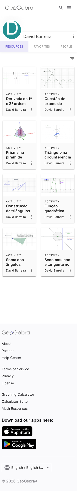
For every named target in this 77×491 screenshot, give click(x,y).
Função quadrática (54, 208)
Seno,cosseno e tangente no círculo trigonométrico (58, 266)
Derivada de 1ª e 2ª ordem (19, 101)
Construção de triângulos (18, 208)
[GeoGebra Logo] (19, 8)
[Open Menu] (69, 7)
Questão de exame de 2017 (54, 103)
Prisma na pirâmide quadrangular (18, 157)
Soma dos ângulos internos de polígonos (16, 266)
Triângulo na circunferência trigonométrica (58, 157)
